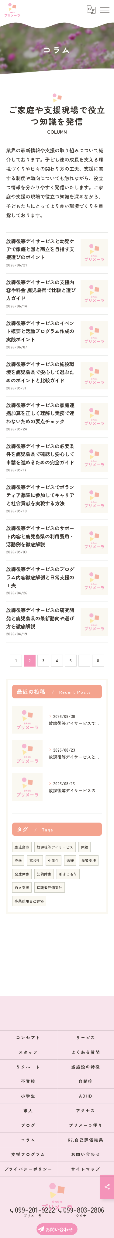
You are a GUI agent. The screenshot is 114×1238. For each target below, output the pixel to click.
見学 (18, 860)
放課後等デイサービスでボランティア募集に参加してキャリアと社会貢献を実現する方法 (40, 495)
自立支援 (22, 887)
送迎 (70, 860)
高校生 (34, 860)
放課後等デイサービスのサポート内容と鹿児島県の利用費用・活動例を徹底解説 (40, 536)
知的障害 (44, 874)
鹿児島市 (22, 847)
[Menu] (105, 10)
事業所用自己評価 (29, 900)
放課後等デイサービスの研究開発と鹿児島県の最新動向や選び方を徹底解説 (40, 618)
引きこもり (68, 874)
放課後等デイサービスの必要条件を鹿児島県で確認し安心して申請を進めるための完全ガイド (40, 454)
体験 (84, 847)
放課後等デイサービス (55, 847)
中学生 (53, 860)
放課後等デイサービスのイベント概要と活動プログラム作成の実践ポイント (40, 331)
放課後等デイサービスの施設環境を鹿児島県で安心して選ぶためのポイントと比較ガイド (40, 372)
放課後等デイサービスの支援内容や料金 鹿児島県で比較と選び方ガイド (41, 290)
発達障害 (22, 874)
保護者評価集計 (49, 887)
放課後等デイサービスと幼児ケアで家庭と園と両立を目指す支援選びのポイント (40, 249)
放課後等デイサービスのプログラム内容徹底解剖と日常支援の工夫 (40, 577)
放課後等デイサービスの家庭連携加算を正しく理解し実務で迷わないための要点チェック (40, 413)
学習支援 (88, 860)
